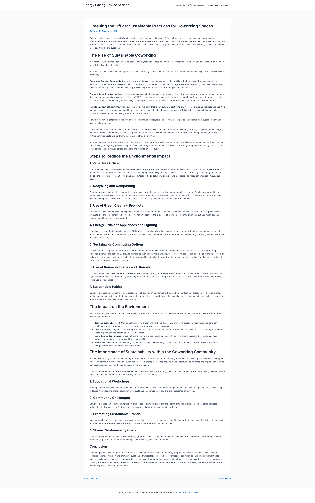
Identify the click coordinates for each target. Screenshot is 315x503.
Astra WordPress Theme (187, 492)
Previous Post (91, 479)
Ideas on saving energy (218, 5)
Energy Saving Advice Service (106, 5)
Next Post (225, 479)
